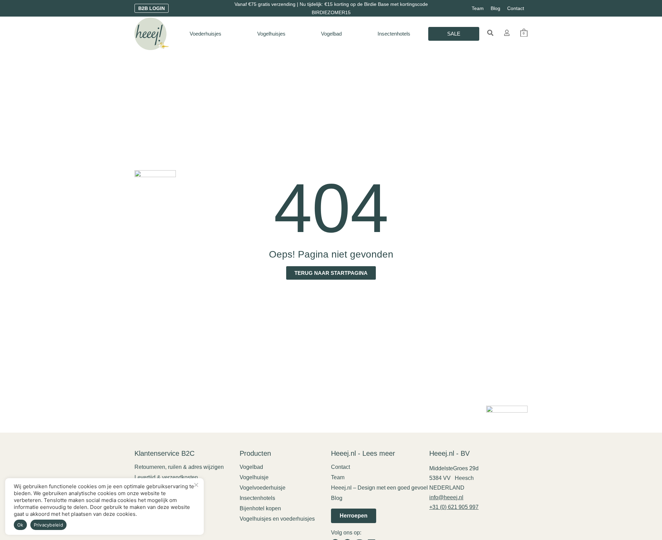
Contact (515, 8)
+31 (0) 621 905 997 (454, 507)
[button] (490, 33)
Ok (20, 525)
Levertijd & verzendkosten (166, 477)
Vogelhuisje (254, 477)
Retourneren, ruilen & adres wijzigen (179, 467)
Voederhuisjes (205, 34)
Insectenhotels (394, 34)
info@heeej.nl (446, 497)
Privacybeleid (48, 525)
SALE (453, 34)
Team (478, 8)
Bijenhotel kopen (260, 508)
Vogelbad (331, 34)
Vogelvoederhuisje (262, 488)
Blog (495, 8)
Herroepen (354, 516)
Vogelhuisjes (271, 34)
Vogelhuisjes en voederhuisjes (277, 519)
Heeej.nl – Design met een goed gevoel (379, 488)
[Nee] (195, 484)
